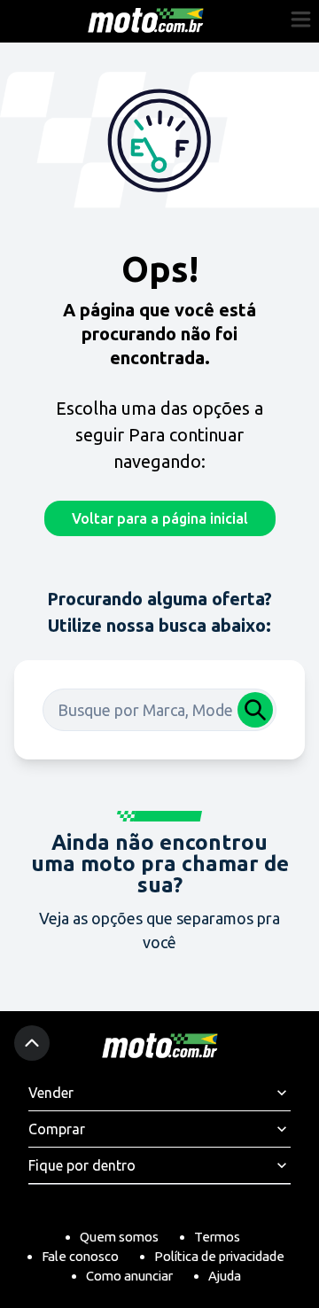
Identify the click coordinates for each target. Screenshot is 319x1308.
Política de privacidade (219, 1256)
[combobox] (159, 710)
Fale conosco (80, 1256)
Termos (217, 1236)
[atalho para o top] (32, 1043)
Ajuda (224, 1275)
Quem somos (119, 1236)
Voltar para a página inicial (160, 518)
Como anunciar (129, 1275)
